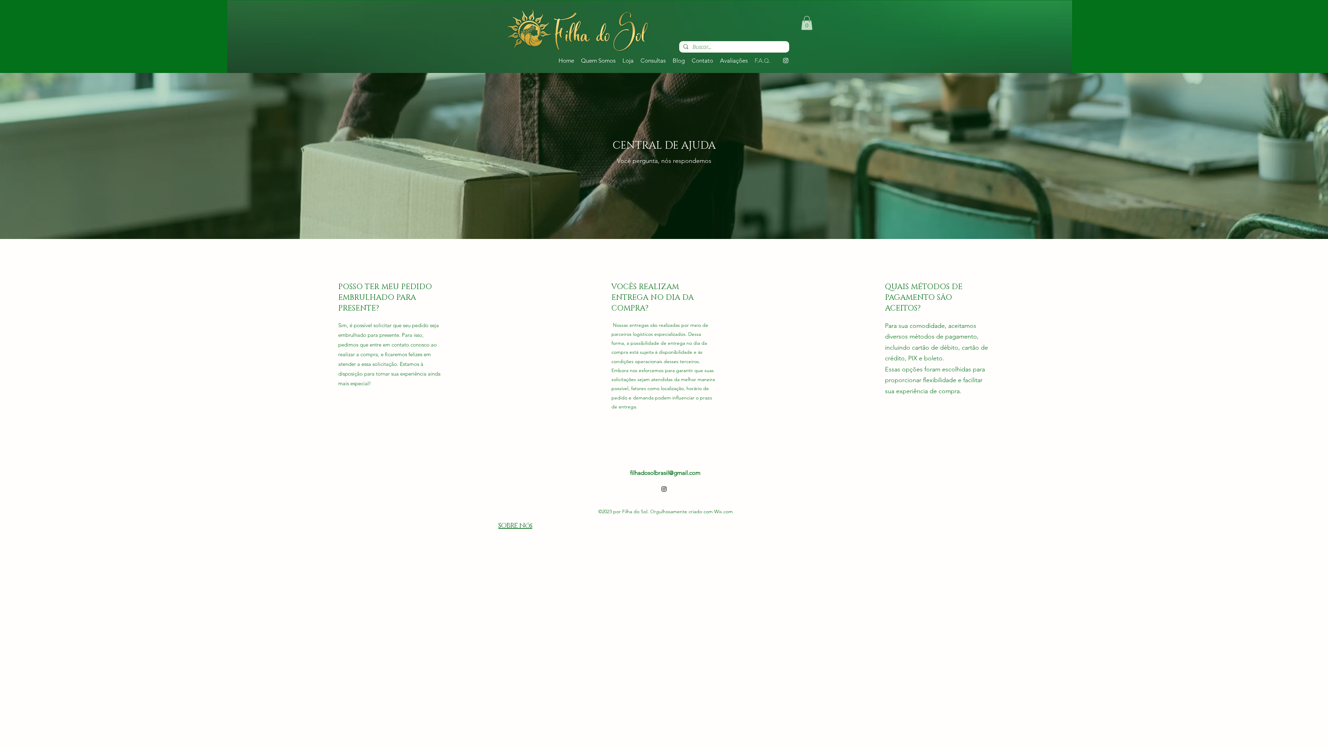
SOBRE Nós (515, 525)
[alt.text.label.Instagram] (785, 60)
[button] (807, 23)
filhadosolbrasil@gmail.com (665, 472)
